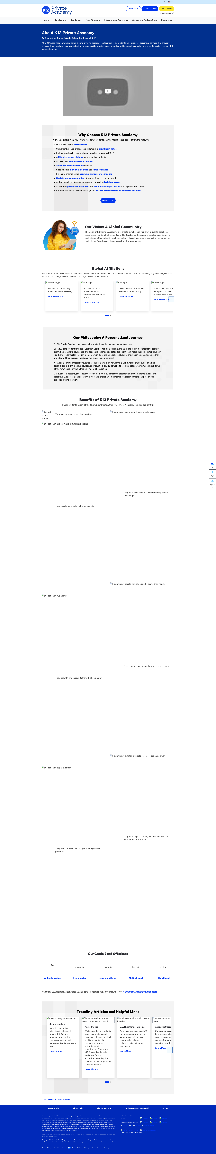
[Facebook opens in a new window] (144, 1118)
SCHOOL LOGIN (149, 8)
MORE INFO (133, 8)
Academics (76, 20)
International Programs (116, 20)
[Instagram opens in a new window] (154, 1118)
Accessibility (76, 1148)
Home (44, 1099)
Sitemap (106, 1148)
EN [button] (171, 2)
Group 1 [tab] (107, 315)
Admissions (60, 20)
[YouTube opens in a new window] (163, 1118)
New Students (93, 20)
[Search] (173, 14)
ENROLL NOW (166, 8)
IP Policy (86, 1148)
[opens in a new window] (129, 1130)
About (47, 20)
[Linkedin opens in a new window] (136, 1125)
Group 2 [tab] (110, 315)
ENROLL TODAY (108, 200)
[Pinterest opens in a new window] (163, 1122)
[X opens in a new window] (130, 1125)
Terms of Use (96, 1148)
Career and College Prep (144, 20)
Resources (166, 20)
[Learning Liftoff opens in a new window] (148, 1125)
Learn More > (54, 296)
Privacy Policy (46, 1148)
